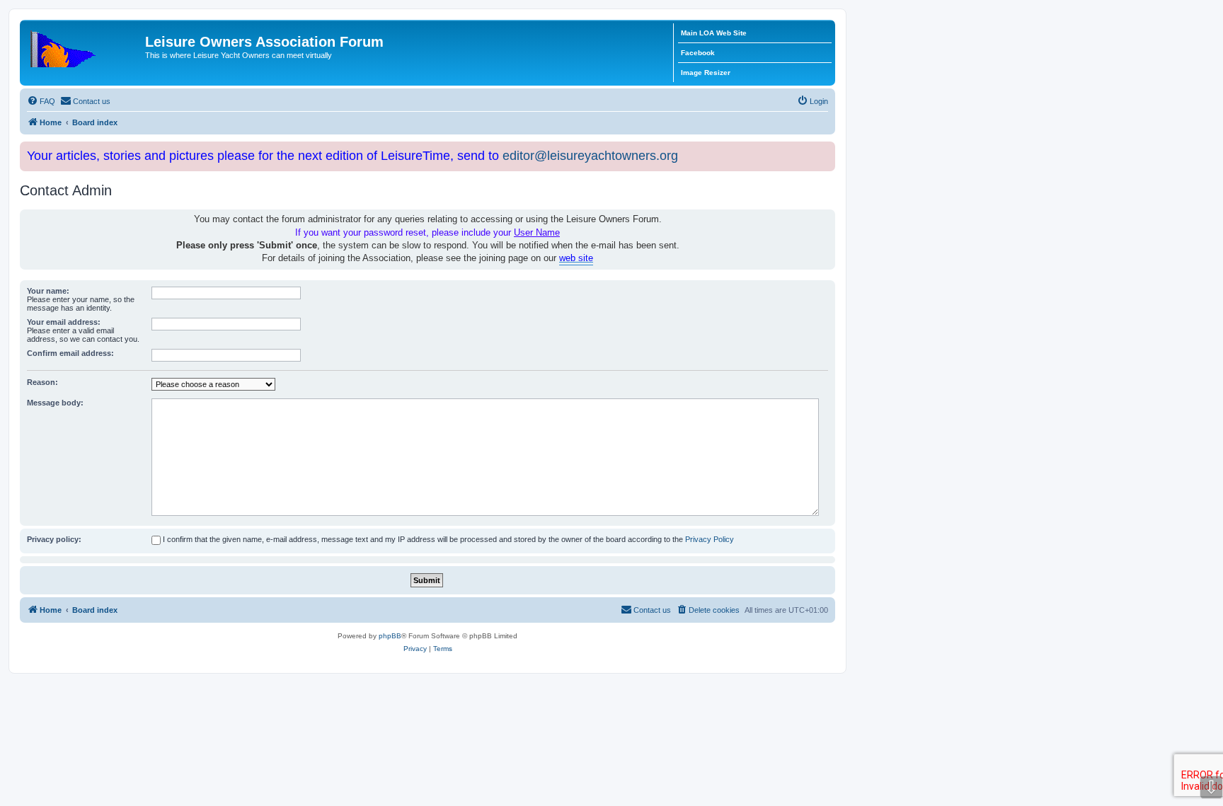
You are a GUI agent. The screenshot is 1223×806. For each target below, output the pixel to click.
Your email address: (64, 322)
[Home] (84, 46)
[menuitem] (41, 101)
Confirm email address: (70, 353)
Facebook (698, 53)
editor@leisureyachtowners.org (590, 156)
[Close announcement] (826, 149)
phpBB (390, 636)
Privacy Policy (709, 539)
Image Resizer (705, 72)
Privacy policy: (54, 539)
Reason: (42, 382)
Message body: (55, 402)
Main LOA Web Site (714, 33)
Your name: (48, 291)
